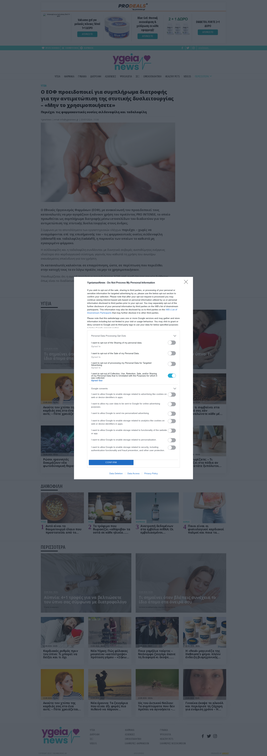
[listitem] (133, 335)
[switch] (172, 343)
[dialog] (133, 378)
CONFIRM (111, 462)
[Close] (187, 283)
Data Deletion (116, 473)
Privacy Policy (151, 473)
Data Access (133, 473)
